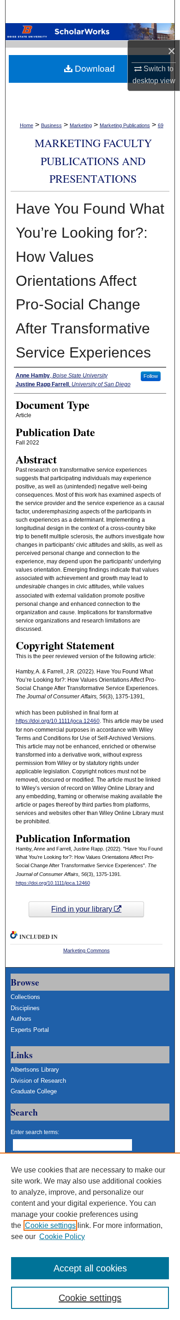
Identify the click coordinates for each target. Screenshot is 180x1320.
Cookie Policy (62, 1236)
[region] (90, 1236)
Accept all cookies (90, 1268)
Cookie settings (50, 1225)
